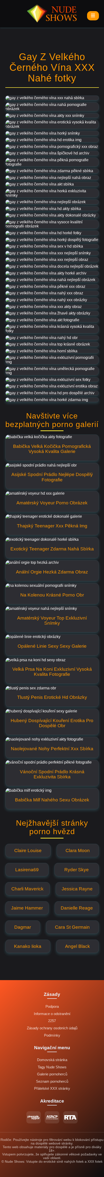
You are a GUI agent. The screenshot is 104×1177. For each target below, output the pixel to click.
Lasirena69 (27, 869)
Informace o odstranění (52, 1014)
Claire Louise (28, 850)
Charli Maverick (27, 888)
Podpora (52, 1006)
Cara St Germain (72, 927)
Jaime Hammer (27, 908)
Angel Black (77, 946)
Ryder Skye (76, 869)
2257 (52, 1021)
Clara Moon (78, 850)
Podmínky (52, 1035)
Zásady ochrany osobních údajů (52, 1028)
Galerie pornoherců (52, 1074)
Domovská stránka (52, 1060)
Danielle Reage (77, 908)
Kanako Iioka (27, 946)
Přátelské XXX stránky (52, 1088)
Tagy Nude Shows (52, 1067)
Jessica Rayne (77, 888)
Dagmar (22, 927)
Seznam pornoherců (52, 1081)
